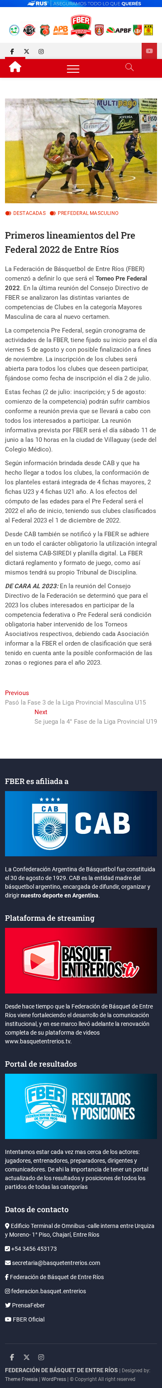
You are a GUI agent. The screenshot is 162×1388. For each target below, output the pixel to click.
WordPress (54, 1379)
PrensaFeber (28, 1305)
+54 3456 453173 (33, 1248)
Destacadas (29, 213)
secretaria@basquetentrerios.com (55, 1263)
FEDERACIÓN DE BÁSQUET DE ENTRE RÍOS (61, 1370)
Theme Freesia (21, 1379)
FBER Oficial (28, 1319)
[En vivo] (149, 51)
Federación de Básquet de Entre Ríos (56, 1277)
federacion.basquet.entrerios (48, 1291)
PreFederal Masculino (88, 213)
